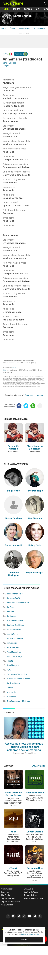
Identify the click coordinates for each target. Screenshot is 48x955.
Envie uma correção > (34, 395)
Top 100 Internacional (10, 902)
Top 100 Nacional (8, 898)
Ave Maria (11, 692)
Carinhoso (11, 616)
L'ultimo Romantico (15, 620)
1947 (9, 670)
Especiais (5, 892)
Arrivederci (12, 643)
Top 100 (16, 9)
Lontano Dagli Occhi (15, 625)
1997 (14, 368)
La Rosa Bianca (13, 683)
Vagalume (13, 3)
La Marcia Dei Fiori (15, 638)
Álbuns (13, 28)
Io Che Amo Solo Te (15, 594)
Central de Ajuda (31, 892)
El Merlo (10, 612)
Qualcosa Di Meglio (15, 656)
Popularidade (39, 28)
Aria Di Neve (12, 634)
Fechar (24, 940)
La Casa (10, 607)
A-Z (37, 9)
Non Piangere (13, 665)
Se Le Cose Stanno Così (17, 674)
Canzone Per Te (13, 598)
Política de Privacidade (33, 898)
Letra (5, 54)
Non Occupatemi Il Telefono (18, 701)
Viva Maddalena (14, 652)
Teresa (10, 688)
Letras (4, 28)
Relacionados (24, 28)
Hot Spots (5, 895)
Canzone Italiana (14, 630)
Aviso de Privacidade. (30, 934)
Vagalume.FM (38, 766)
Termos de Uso (30, 895)
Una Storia (11, 697)
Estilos (28, 9)
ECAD (5, 370)
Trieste (10, 661)
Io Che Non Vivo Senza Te (18, 603)
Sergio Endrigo (9, 63)
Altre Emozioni (13, 647)
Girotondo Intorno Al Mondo (18, 679)
